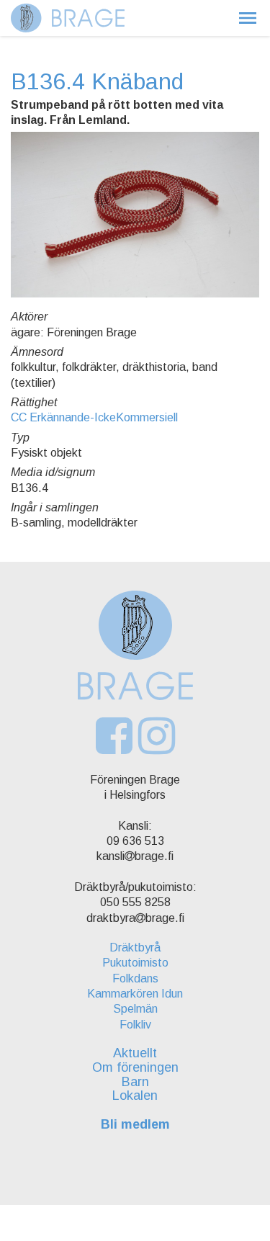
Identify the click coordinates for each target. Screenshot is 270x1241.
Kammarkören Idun (135, 993)
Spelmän (135, 1009)
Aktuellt (135, 1053)
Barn (135, 1082)
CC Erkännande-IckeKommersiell (94, 417)
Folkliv (135, 1024)
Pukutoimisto (135, 962)
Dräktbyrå (135, 947)
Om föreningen (135, 1067)
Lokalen (135, 1095)
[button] (247, 18)
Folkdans (135, 978)
